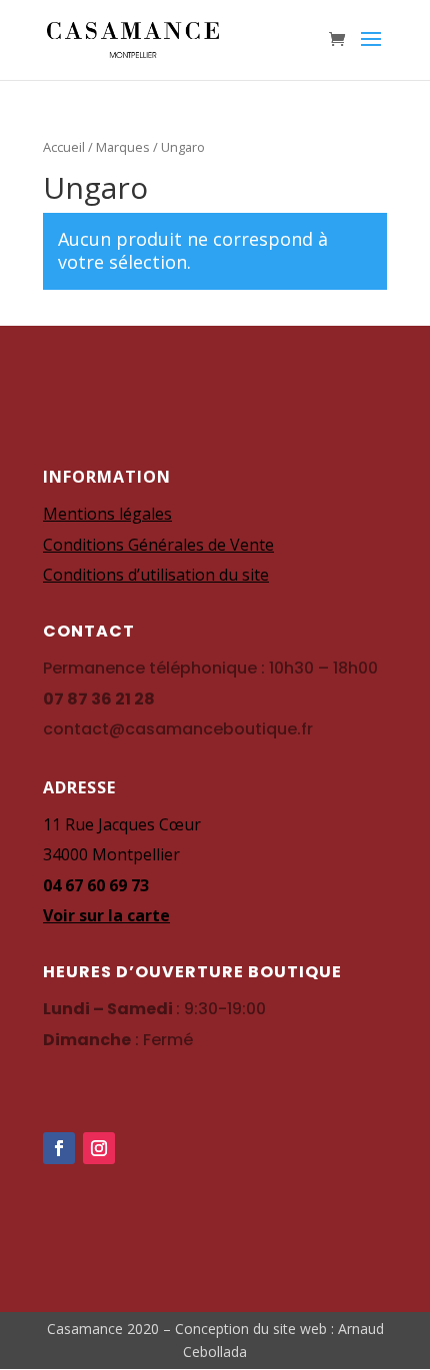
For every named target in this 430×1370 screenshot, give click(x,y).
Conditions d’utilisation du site (156, 575)
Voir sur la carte (106, 915)
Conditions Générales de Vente (158, 545)
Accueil (64, 147)
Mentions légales (107, 514)
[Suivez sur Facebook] (59, 1148)
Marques (123, 147)
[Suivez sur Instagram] (99, 1148)
